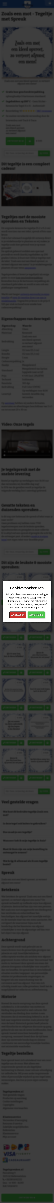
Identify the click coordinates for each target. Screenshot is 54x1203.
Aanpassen (17, 615)
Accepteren (36, 615)
